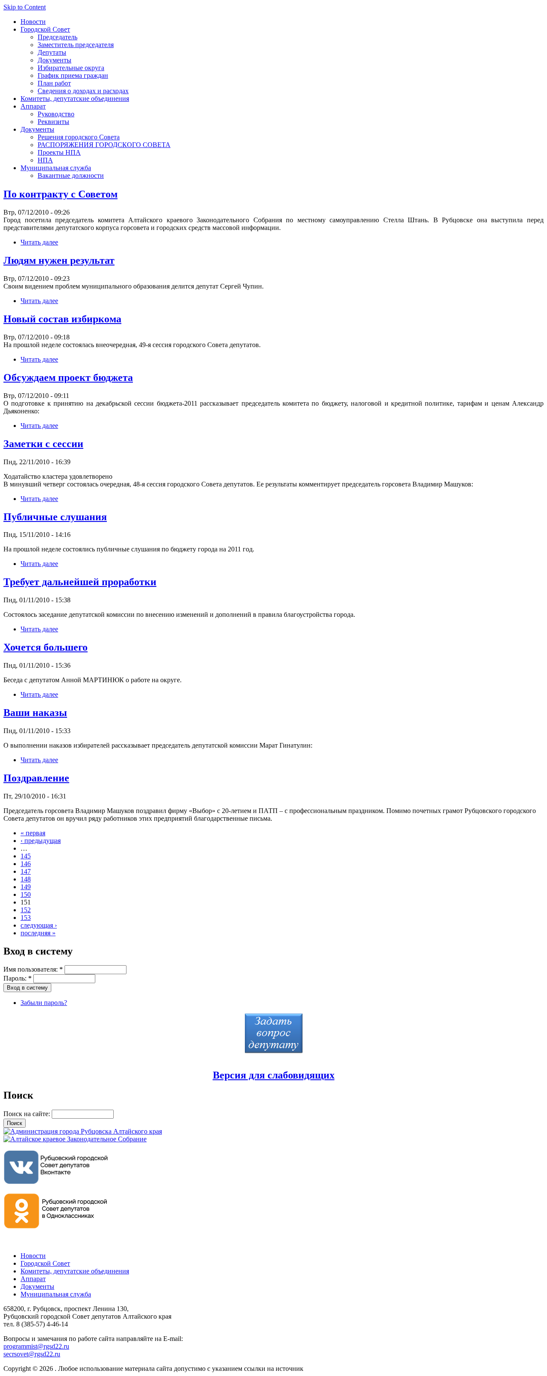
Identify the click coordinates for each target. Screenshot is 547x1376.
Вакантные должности (71, 175)
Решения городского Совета (79, 137)
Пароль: (17, 978)
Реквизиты (53, 121)
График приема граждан (73, 75)
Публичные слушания (55, 516)
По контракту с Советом (60, 194)
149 (26, 886)
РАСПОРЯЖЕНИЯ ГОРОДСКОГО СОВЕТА (104, 144)
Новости (33, 21)
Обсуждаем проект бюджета (68, 377)
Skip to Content (24, 7)
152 (26, 909)
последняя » (38, 933)
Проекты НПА (59, 152)
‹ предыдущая (41, 840)
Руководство (56, 114)
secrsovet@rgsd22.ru (31, 1354)
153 (26, 917)
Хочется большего (45, 647)
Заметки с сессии (43, 443)
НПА (45, 160)
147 (26, 871)
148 (26, 879)
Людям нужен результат (59, 260)
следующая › (39, 925)
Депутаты (52, 52)
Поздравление (36, 778)
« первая (33, 833)
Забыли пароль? (44, 1002)
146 (26, 863)
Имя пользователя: (33, 969)
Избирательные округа (71, 67)
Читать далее (39, 242)
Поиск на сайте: (27, 1113)
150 (26, 894)
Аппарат (33, 106)
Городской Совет (45, 29)
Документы (54, 60)
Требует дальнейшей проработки (79, 581)
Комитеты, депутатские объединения (75, 98)
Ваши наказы (35, 712)
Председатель (57, 37)
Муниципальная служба (56, 167)
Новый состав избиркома (62, 318)
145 (26, 856)
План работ (54, 83)
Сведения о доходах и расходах (83, 90)
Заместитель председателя (76, 44)
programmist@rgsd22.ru (36, 1346)
